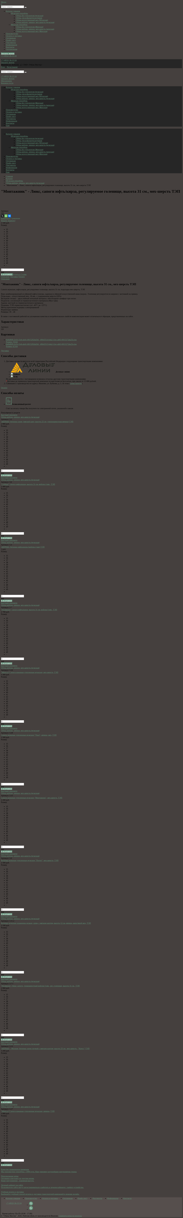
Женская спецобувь (19, 25)
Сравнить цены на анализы (70, 1216)
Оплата (21, 277)
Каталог (9, 178)
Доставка (14, 277)
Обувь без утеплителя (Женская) (29, 27)
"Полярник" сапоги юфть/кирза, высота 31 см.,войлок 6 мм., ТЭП (29, 610)
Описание (5, 277)
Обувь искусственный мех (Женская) (31, 31)
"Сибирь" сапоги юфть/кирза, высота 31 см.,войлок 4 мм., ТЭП (28, 484)
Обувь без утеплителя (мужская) (29, 16)
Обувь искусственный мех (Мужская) (32, 20)
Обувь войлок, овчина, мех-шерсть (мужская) (35, 22)
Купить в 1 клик (20, 274)
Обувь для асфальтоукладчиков (29, 18)
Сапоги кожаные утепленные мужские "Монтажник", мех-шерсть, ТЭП (31, 798)
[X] (2, 215)
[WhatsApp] (5, 215)
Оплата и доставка (14, 36)
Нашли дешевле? (8, 221)
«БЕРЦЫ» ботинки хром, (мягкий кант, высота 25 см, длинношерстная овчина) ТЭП (37, 422)
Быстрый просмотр (9, 415)
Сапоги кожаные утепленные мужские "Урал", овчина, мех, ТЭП (29, 735)
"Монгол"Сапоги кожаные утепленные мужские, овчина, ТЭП (28, 1111)
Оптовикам (11, 38)
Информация (11, 45)
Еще (8, 125)
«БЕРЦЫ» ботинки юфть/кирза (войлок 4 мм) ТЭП (23, 547)
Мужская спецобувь (19, 13)
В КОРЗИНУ (7, 274)
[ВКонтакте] (9, 215)
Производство (12, 34)
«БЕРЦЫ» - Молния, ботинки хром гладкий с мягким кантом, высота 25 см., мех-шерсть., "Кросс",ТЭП (45, 1048)
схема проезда (76, 383)
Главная (9, 176)
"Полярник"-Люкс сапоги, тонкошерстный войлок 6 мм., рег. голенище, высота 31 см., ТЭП (40, 986)
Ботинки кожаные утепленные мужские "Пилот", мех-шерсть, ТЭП (30, 860)
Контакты (10, 47)
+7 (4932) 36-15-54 (9, 56)
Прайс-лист (11, 40)
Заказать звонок (7, 53)
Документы (11, 43)
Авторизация (11, 49)
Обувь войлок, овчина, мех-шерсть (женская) (35, 29)
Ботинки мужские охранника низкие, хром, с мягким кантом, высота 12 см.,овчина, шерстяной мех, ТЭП (46, 923)
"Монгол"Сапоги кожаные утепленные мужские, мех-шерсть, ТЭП (29, 672)
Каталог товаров (13, 11)
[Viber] (31, 1205)
